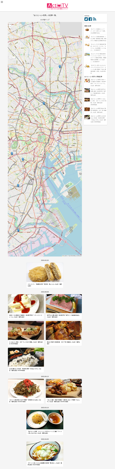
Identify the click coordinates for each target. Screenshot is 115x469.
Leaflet (65, 255)
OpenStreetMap (72, 255)
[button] (60, 66)
